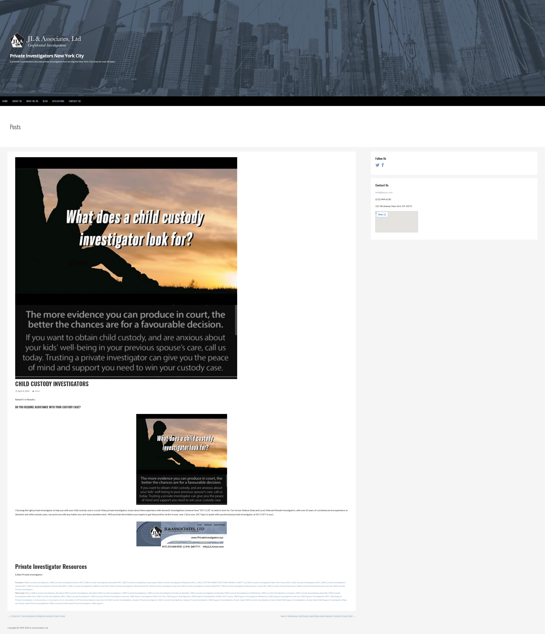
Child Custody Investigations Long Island (139, 582)
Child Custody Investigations (36, 582)
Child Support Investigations (178, 596)
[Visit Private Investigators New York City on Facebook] (382, 165)
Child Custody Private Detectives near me (314, 586)
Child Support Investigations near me (284, 596)
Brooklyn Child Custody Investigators (105, 593)
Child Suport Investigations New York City (147, 596)
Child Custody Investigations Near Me (311, 593)
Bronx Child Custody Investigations (40, 593)
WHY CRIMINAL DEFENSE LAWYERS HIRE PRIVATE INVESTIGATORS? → (318, 616)
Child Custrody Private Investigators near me (110, 596)
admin (37, 391)
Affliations (58, 101)
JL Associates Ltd (54, 600)
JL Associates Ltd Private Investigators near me (83, 600)
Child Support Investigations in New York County (212, 596)
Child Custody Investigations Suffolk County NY (88, 586)
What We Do (32, 101)
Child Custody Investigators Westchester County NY (243, 586)
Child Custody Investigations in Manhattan (242, 593)
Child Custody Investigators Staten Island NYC (200, 586)
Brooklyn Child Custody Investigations (72, 593)
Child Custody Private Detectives (281, 586)
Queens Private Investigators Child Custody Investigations (157, 600)
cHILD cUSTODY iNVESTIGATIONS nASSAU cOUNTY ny (221, 582)
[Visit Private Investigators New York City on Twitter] (377, 165)
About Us (17, 101)
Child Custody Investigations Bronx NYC (66, 582)
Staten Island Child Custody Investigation (251, 600)
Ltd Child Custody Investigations (118, 600)
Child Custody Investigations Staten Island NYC (47, 586)
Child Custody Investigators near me (164, 586)
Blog (45, 101)
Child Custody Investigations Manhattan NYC (176, 582)
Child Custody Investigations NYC (306, 582)
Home (5, 101)
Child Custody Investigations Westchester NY (128, 586)
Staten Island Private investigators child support (82, 603)
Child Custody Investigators (78, 596)
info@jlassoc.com (384, 192)
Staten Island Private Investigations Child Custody (40, 603)
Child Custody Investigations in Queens (277, 593)
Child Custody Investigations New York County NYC (269, 582)
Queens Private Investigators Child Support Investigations (208, 600)
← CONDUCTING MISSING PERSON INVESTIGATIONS (36, 616)
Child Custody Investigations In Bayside (207, 593)
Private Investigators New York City (47, 56)
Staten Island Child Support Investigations (288, 600)
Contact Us (75, 101)
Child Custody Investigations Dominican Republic (168, 593)
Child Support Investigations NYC (315, 596)
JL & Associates (39, 600)
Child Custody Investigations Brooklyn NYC (102, 582)
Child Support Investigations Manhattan (251, 596)
